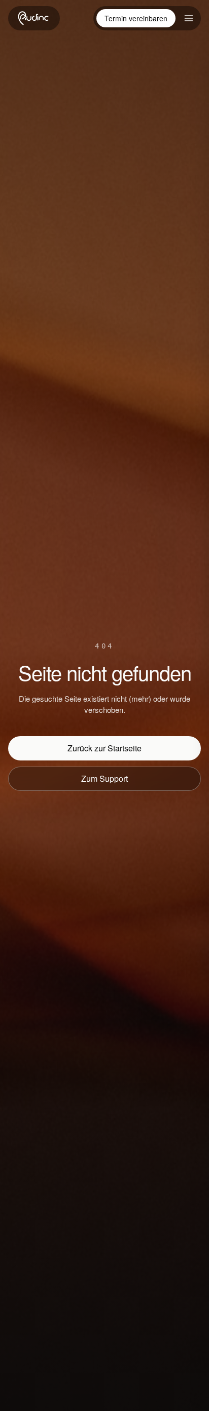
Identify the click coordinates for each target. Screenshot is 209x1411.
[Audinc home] (34, 18)
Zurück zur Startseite (104, 748)
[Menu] (189, 18)
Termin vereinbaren (135, 18)
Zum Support (104, 778)
